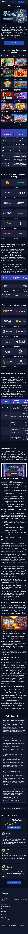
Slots (23, 55)
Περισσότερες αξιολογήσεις (14, 882)
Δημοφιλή (3, 55)
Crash (17, 55)
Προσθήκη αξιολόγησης (14, 827)
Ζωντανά (10, 55)
